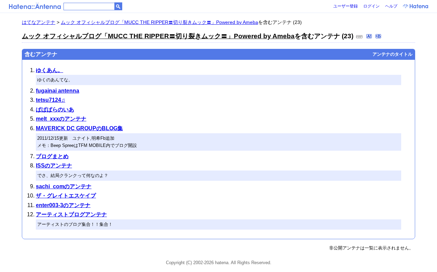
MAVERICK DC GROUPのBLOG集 (79, 128)
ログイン (371, 6)
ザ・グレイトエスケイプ (66, 196)
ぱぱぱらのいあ (55, 109)
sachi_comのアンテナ (63, 186)
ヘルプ (391, 6)
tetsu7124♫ (50, 100)
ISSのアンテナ (54, 165)
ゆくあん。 (49, 70)
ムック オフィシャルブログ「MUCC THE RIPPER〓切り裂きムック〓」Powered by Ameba (159, 22)
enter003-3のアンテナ (63, 205)
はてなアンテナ (38, 22)
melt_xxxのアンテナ (61, 119)
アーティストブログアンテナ (71, 214)
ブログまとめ (52, 156)
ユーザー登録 (345, 6)
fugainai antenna (57, 91)
